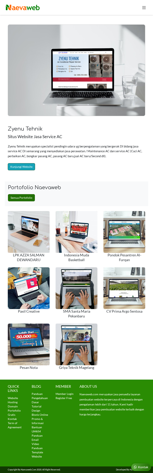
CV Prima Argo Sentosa (124, 311)
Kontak (12, 419)
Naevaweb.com (28, 469)
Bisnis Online (40, 414)
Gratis (11, 414)
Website (13, 398)
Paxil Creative (29, 311)
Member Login (65, 393)
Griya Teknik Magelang (76, 367)
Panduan (37, 393)
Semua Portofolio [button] (21, 197)
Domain (13, 406)
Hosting (13, 402)
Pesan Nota (29, 367)
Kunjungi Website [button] (21, 166)
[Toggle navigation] (144, 7)
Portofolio (14, 410)
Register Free (64, 398)
